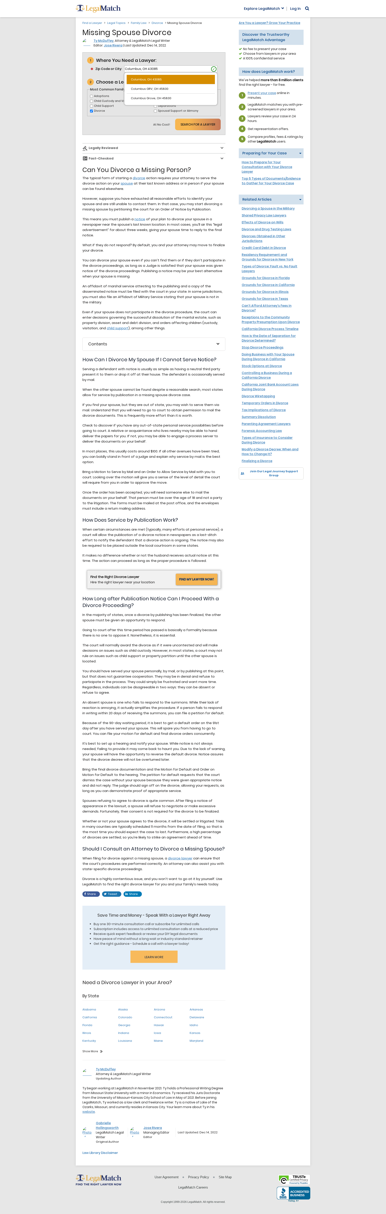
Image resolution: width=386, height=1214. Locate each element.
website (88, 1111)
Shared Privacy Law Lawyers (264, 215)
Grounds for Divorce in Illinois (265, 292)
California (89, 1017)
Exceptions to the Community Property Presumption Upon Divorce (271, 319)
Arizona (159, 1009)
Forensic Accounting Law (262, 430)
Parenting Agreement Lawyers (266, 424)
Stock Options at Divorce (262, 366)
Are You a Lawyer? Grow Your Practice (269, 23)
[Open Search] (307, 8)
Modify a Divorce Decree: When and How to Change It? (270, 451)
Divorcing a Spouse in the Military (268, 208)
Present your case (262, 93)
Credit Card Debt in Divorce (264, 248)
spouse (127, 183)
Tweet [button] (112, 894)
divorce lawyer (180, 858)
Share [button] (91, 894)
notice (139, 219)
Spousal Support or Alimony (178, 111)
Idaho (194, 1025)
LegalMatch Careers (193, 1187)
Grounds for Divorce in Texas (265, 298)
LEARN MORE (154, 957)
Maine (158, 1041)
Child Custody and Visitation (114, 101)
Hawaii (159, 1025)
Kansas (195, 1033)
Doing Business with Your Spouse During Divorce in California (268, 356)
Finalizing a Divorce (257, 461)
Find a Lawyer (92, 23)
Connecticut (163, 1017)
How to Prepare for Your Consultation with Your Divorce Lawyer (267, 167)
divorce (139, 178)
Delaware (197, 1017)
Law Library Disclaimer (100, 1153)
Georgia (124, 1025)
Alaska (123, 1009)
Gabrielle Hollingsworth (107, 1125)
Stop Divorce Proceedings (262, 347)
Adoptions (101, 96)
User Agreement (166, 1177)
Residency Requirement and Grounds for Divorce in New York (267, 257)
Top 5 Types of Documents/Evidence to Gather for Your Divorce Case (271, 180)
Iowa (157, 1033)
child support (117, 328)
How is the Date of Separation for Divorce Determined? (269, 338)
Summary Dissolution (259, 417)
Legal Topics (116, 23)
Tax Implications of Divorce (264, 410)
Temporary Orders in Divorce (265, 403)
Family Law (139, 23)
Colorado (125, 1017)
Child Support (104, 106)
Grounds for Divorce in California (268, 285)
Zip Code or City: (108, 69)
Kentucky (89, 1041)
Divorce (157, 23)
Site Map (225, 1177)
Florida (87, 1025)
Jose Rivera (113, 45)
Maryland (196, 1041)
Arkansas (196, 1009)
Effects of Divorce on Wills (262, 222)
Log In (295, 9)
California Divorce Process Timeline (270, 329)
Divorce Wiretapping (258, 396)
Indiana (123, 1033)
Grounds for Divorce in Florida (266, 278)
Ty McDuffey (103, 40)
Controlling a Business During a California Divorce (267, 375)
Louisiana (125, 1041)
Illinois (86, 1033)
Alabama (89, 1009)
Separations (167, 106)
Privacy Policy (198, 1177)
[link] (245, 487)
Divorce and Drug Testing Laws (266, 229)
